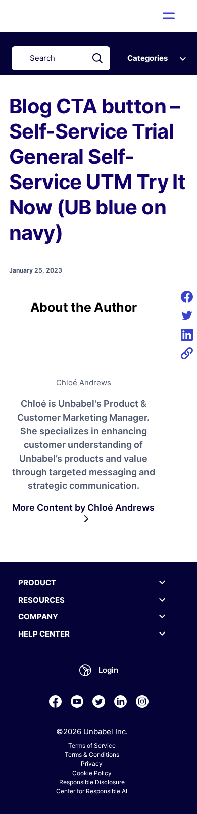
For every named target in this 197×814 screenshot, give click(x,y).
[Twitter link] (98, 701)
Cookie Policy (92, 773)
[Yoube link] (77, 701)
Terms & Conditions (92, 754)
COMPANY (38, 616)
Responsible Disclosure (92, 782)
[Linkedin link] (120, 701)
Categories (147, 58)
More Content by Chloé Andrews (83, 507)
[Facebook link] (55, 701)
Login (108, 670)
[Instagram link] (142, 701)
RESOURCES (41, 600)
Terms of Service (92, 745)
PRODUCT (37, 582)
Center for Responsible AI (91, 791)
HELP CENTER (44, 634)
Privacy (92, 763)
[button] (169, 15)
